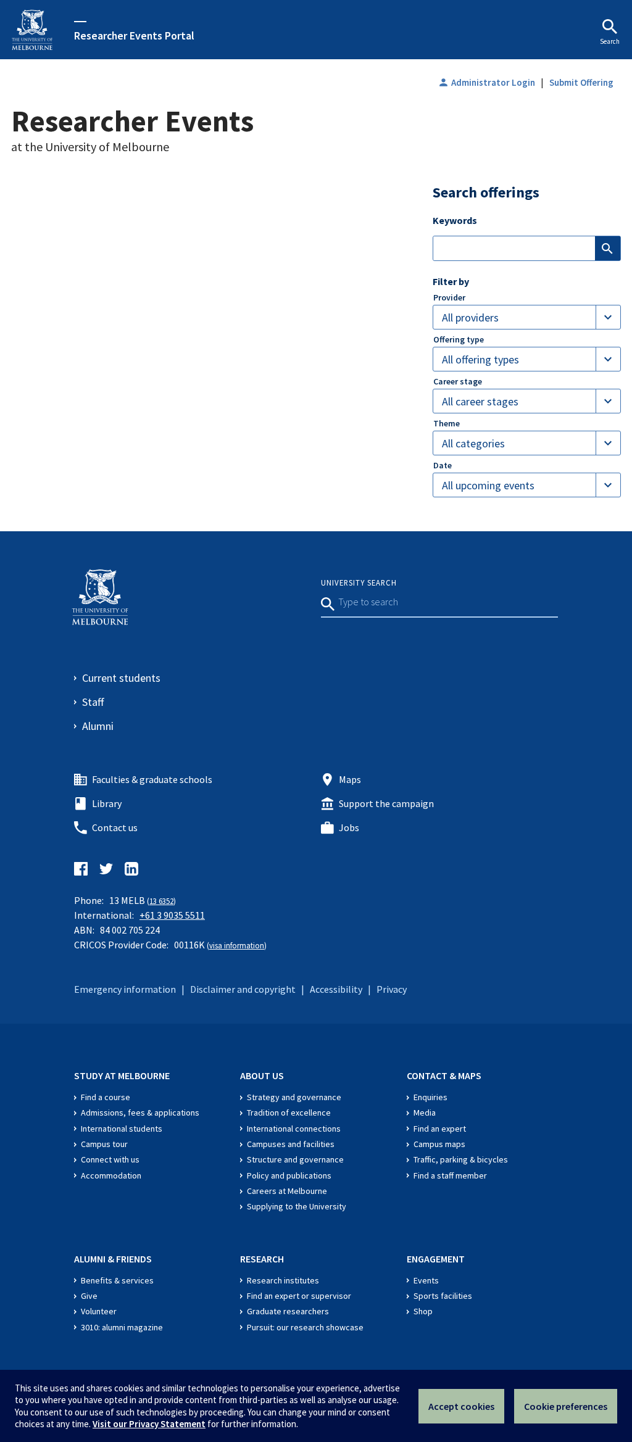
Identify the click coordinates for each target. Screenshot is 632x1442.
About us (262, 1075)
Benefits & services (117, 1280)
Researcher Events (132, 120)
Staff (93, 702)
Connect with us (110, 1159)
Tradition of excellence (289, 1112)
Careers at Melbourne (287, 1190)
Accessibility (336, 989)
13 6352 (161, 901)
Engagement (436, 1259)
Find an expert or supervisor (299, 1295)
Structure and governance (295, 1159)
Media (425, 1112)
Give (89, 1295)
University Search (359, 582)
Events (426, 1280)
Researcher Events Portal (134, 35)
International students (121, 1128)
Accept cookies (461, 1406)
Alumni (98, 726)
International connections (294, 1128)
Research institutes (283, 1280)
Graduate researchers (288, 1311)
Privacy (391, 989)
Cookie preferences (565, 1406)
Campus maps (439, 1144)
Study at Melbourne (122, 1075)
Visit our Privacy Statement (149, 1424)
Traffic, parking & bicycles (461, 1159)
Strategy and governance (294, 1097)
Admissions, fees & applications (140, 1112)
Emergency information (125, 989)
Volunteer (99, 1311)
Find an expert (440, 1128)
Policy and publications (289, 1175)
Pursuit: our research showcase (305, 1327)
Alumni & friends (113, 1259)
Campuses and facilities (291, 1144)
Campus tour (104, 1144)
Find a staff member (450, 1175)
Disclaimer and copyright (243, 989)
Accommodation (111, 1175)
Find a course (105, 1097)
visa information (236, 945)
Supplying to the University (296, 1206)
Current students (121, 678)
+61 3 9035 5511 (172, 915)
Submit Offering (581, 82)
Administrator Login (486, 82)
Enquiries (430, 1097)
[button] (526, 317)
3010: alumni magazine (122, 1327)
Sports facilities (443, 1295)
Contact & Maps (444, 1075)
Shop (423, 1311)
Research (262, 1259)
